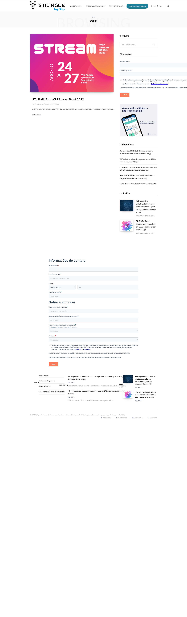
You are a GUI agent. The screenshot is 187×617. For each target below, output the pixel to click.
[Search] (167, 6)
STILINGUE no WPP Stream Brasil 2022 (58, 99)
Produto (71, 383)
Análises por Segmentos (47, 381)
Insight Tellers (44, 375)
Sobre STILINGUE (45, 386)
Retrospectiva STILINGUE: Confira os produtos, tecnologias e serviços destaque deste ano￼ (146, 206)
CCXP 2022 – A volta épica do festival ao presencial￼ (138, 183)
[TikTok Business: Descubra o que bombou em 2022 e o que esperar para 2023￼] (128, 227)
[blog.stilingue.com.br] (47, 6)
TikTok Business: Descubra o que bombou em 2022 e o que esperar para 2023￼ (146, 225)
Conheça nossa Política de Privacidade (52, 392)
